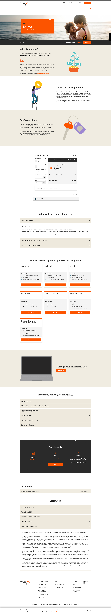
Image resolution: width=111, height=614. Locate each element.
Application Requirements (29, 410)
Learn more (31, 285)
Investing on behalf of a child (30, 245)
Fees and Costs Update (28, 507)
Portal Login (87, 42)
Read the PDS (33, 459)
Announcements (26, 521)
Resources (79, 42)
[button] (59, 2)
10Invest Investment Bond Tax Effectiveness (35, 406)
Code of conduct (42, 587)
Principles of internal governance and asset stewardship (43, 596)
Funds (56, 581)
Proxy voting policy (43, 584)
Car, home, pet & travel (35, 9)
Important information (29, 526)
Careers (75, 584)
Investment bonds (27, 13)
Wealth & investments (47, 9)
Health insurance (23, 9)
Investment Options (27, 415)
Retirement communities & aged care (63, 9)
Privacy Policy (59, 611)
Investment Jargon (27, 425)
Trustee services (59, 587)
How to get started (27, 220)
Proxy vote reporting (43, 581)
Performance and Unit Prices (30, 517)
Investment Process (70, 42)
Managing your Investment (30, 420)
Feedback (110, 37)
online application (58, 458)
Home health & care (78, 9)
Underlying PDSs (26, 512)
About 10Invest (26, 401)
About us (75, 581)
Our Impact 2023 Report (43, 73)
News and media (77, 587)
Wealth (21, 13)
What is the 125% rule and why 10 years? (34, 240)
